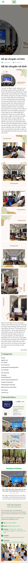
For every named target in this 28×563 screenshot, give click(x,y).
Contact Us (4, 392)
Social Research (6, 377)
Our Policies (5, 370)
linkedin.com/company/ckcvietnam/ (14, 537)
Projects (3, 375)
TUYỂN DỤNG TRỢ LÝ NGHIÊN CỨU (14, 412)
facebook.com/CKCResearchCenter (14, 542)
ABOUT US (4, 360)
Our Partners (5, 365)
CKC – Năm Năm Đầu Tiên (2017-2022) (14, 460)
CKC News (4, 390)
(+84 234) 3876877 (11, 523)
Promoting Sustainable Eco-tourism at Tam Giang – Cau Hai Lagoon (14, 443)
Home (3, 358)
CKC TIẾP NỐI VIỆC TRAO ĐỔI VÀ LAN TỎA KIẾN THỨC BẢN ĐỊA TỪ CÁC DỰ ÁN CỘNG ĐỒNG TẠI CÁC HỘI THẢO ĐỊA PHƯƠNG (14, 426)
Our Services (5, 373)
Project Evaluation (7, 382)
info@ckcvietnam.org (13, 526)
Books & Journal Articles (8, 387)
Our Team (4, 362)
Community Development (9, 380)
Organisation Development (9, 367)
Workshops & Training (8, 384)
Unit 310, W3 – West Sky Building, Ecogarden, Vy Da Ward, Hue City (15, 530)
